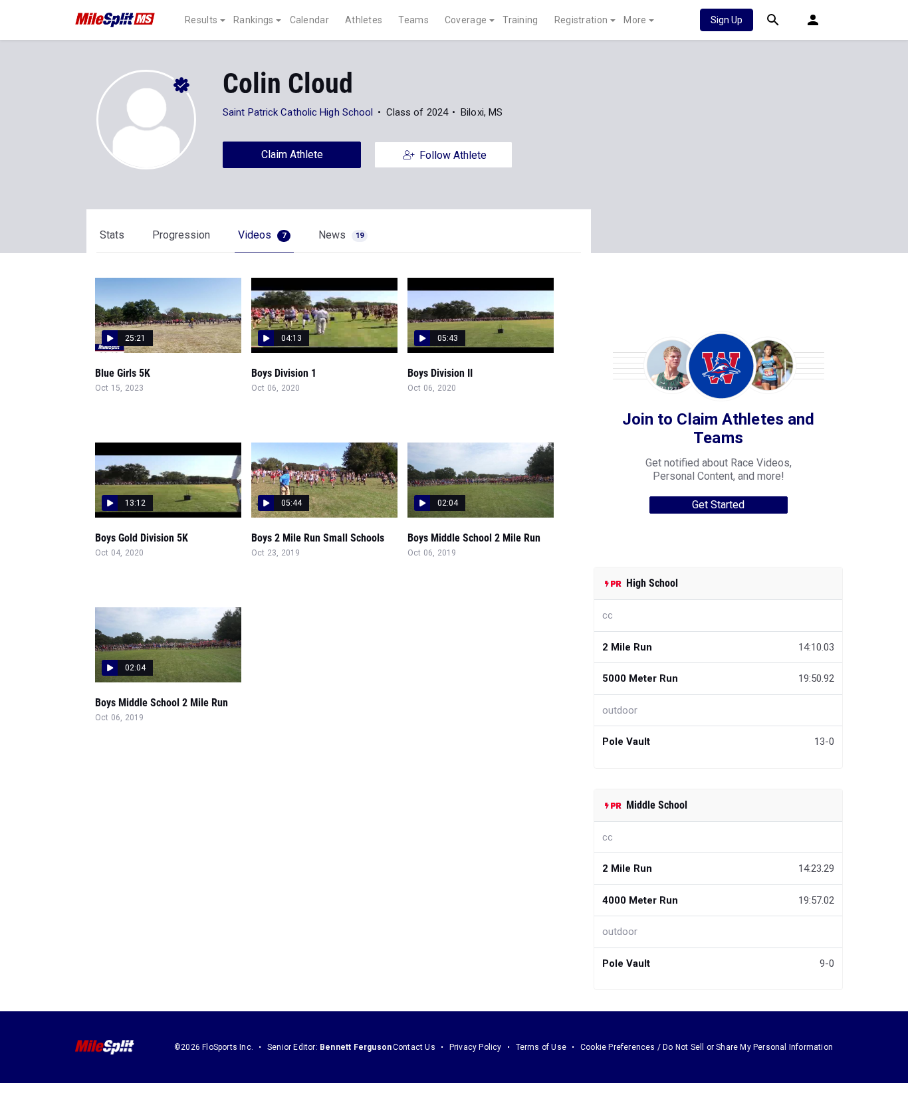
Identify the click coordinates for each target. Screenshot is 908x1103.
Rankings (253, 20)
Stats (112, 235)
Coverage (466, 20)
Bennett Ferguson (356, 1047)
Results (201, 20)
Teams (413, 20)
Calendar (309, 20)
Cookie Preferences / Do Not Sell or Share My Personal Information (706, 1047)
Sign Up (726, 20)
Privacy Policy (475, 1047)
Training (520, 20)
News (341, 235)
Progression (181, 235)
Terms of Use (541, 1047)
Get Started (718, 504)
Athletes (363, 20)
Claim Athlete (292, 154)
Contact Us (414, 1047)
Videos (262, 235)
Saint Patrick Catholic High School (298, 112)
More (635, 20)
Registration (581, 20)
